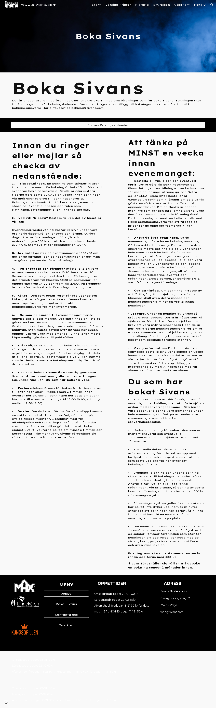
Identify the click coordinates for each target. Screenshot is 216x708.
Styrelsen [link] (161, 4)
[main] (108, 36)
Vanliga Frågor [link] (118, 4)
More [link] (198, 4)
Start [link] (96, 4)
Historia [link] (142, 4)
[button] (212, 5)
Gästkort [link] (182, 4)
